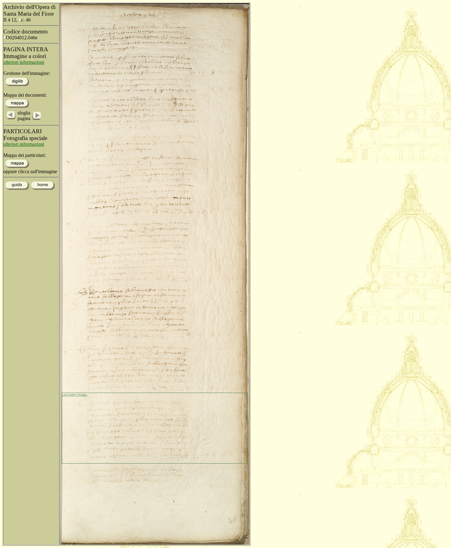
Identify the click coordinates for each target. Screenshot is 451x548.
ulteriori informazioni (23, 62)
